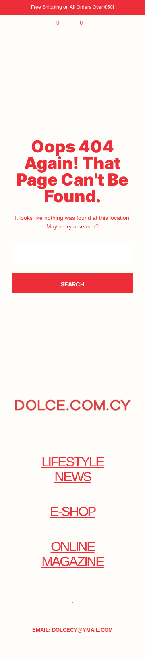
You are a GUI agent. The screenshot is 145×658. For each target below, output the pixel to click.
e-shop (72, 511)
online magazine (72, 554)
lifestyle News (72, 469)
